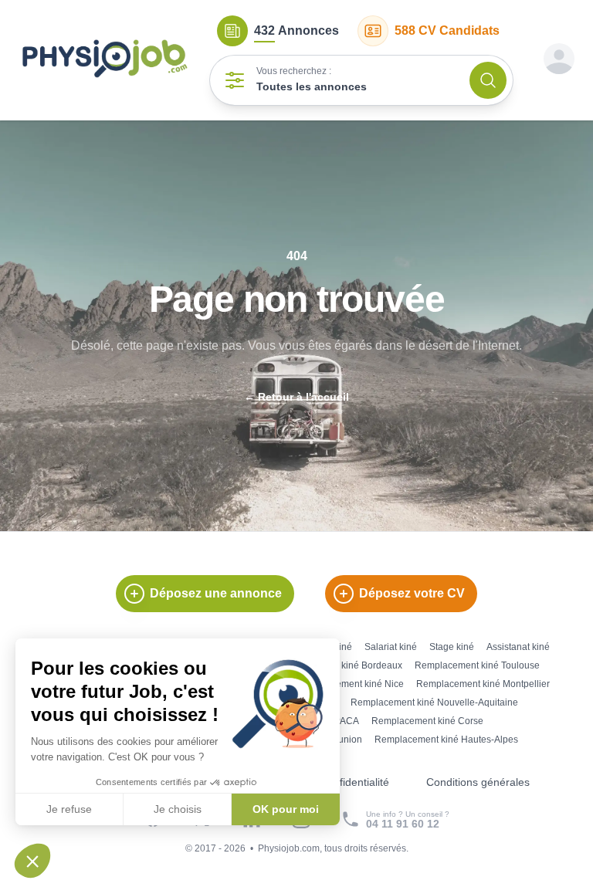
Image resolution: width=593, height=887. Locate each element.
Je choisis (178, 809)
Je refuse (69, 809)
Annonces (296, 30)
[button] (32, 860)
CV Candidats (447, 30)
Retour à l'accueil (296, 397)
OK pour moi (285, 809)
